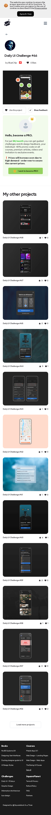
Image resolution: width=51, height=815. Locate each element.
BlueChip (12, 62)
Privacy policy (40, 8)
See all (28, 770)
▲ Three (29, 805)
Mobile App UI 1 (32, 751)
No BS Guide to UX (8, 751)
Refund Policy (31, 786)
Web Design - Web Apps (35, 760)
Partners (29, 796)
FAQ (28, 791)
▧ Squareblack (18, 805)
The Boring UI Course (34, 765)
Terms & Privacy (32, 781)
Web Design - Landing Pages (37, 756)
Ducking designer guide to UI (12, 760)
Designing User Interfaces (10, 756)
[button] (6, 34)
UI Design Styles (7, 765)
